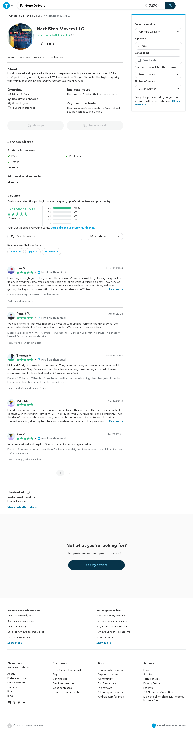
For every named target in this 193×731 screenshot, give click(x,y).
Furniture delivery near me (110, 615)
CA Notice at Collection (158, 692)
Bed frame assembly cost (21, 621)
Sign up (57, 674)
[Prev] (60, 473)
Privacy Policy (151, 683)
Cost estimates (62, 687)
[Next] (70, 473)
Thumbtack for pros (110, 670)
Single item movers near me (111, 626)
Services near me (63, 683)
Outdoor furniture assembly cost (25, 631)
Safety (147, 674)
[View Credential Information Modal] (28, 492)
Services (24, 57)
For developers (16, 682)
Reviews (39, 57)
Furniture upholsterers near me (113, 631)
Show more (14, 643)
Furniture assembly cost (20, 615)
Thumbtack (13, 15)
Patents (148, 687)
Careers (12, 687)
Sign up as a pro (108, 674)
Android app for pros (111, 696)
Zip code (140, 38)
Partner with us (16, 678)
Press (10, 691)
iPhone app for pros (110, 692)
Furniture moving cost (19, 626)
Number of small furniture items (155, 67)
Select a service (145, 24)
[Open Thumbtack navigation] (8, 5)
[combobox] (80, 5)
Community (105, 678)
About (11, 57)
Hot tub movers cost (19, 637)
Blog (10, 696)
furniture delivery (32, 15)
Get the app (60, 678)
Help (146, 670)
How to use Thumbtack (67, 670)
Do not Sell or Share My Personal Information (163, 698)
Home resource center (67, 692)
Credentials (56, 57)
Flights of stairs (145, 81)
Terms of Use (151, 678)
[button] (20, 36)
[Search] (170, 5)
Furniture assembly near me (111, 621)
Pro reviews (105, 687)
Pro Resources (107, 683)
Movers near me (105, 637)
